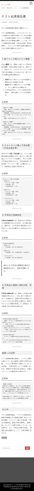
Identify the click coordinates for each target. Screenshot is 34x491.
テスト (16, 8)
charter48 (4, 22)
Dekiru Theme (24, 486)
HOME (3, 8)
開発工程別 (9, 8)
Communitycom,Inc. (17, 488)
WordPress (15, 486)
